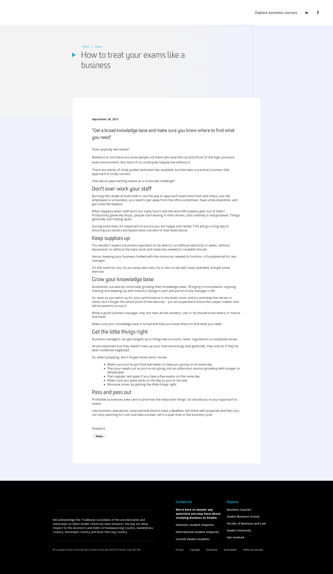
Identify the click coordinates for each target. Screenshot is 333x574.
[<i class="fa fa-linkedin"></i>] (306, 12)
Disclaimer (212, 549)
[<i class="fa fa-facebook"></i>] (317, 12)
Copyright (195, 549)
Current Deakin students (192, 539)
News (98, 46)
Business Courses (239, 509)
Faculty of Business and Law (246, 523)
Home (85, 46)
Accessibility (230, 549)
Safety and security (253, 549)
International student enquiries (197, 532)
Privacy (179, 549)
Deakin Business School (243, 516)
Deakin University (239, 530)
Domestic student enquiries (195, 525)
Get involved (235, 537)
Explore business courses (276, 12)
